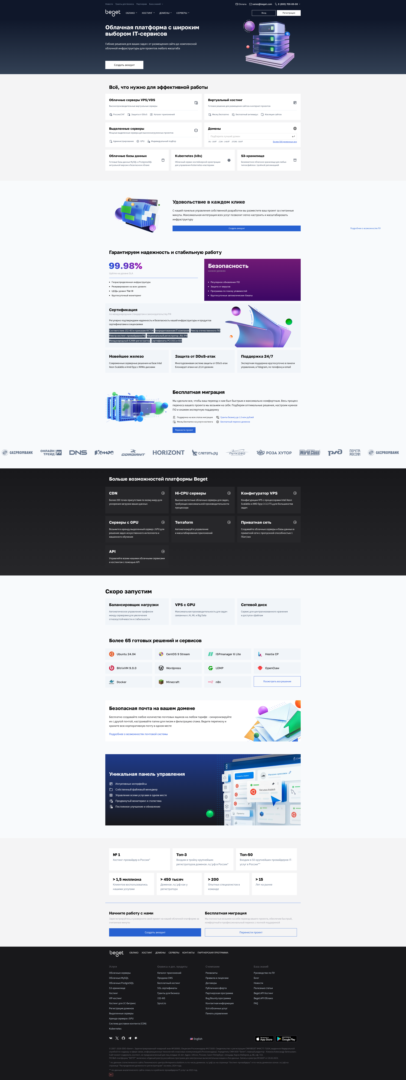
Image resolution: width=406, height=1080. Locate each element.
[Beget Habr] (136, 1039)
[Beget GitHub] (123, 1039)
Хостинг (147, 13)
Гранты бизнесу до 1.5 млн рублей (237, 417)
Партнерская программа (213, 952)
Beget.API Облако (263, 998)
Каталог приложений (169, 973)
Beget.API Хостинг (263, 993)
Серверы (181, 13)
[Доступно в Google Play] (286, 1039)
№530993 (175, 1048)
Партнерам (141, 4)
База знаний (155, 4)
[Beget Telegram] (129, 1039)
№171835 (210, 1048)
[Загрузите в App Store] (264, 1039)
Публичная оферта (216, 988)
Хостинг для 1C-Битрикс (122, 1003)
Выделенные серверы (121, 1013)
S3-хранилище (117, 988)
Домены (164, 13)
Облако (130, 13)
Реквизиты (212, 973)
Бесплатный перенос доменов (235, 421)
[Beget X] (117, 1039)
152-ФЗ (161, 998)
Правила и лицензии (217, 978)
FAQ (256, 1003)
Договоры (211, 983)
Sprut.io (161, 1003)
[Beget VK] (110, 1039)
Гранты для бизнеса (124, 4)
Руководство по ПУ (264, 973)
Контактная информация (220, 1003)
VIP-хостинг (115, 998)
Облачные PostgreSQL (121, 983)
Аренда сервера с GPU (121, 1018)
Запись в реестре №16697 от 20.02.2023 (259, 1058)
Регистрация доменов (121, 1008)
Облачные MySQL (119, 978)
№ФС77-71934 (263, 1048)
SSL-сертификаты (167, 988)
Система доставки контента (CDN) (128, 1023)
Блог (256, 978)
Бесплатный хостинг (168, 983)
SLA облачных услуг (217, 1008)
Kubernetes (115, 1028)
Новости (109, 4)
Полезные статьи (263, 988)
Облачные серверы (120, 973)
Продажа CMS (165, 978)
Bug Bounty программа (218, 998)
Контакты (188, 952)
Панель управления (217, 1013)
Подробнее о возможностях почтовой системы (138, 734)
